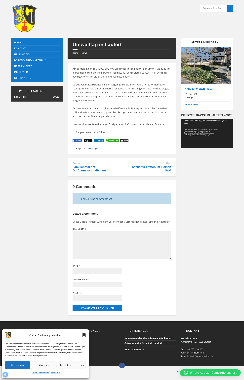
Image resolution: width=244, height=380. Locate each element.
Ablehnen (44, 365)
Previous (77, 163)
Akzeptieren (17, 365)
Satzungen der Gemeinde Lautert (143, 343)
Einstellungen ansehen (72, 365)
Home (75, 52)
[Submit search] (230, 8)
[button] (84, 335)
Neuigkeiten (96, 148)
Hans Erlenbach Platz (198, 88)
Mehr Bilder (192, 104)
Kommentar (80, 229)
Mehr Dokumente (134, 350)
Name (76, 265)
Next (168, 163)
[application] (207, 133)
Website (77, 292)
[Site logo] (24, 31)
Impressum (55, 372)
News (84, 52)
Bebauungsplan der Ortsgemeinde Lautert (148, 338)
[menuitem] (36, 42)
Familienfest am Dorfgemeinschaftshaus (90, 168)
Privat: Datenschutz (40, 372)
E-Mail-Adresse (82, 279)
